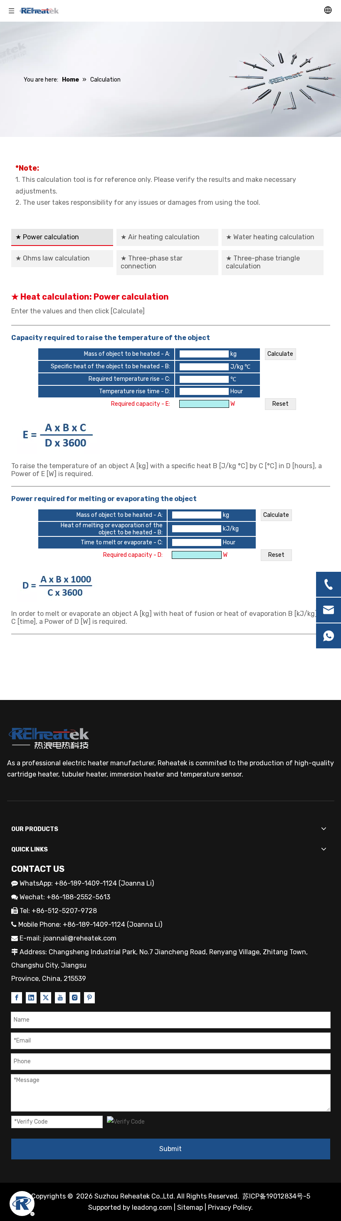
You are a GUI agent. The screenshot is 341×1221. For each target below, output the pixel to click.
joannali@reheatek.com (79, 938)
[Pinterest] (89, 997)
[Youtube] (60, 997)
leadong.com (152, 1207)
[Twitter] (45, 997)
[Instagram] (74, 997)
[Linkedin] (31, 997)
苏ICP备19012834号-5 (276, 1196)
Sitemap (190, 1207)
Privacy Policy (229, 1207)
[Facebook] (16, 997)
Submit (170, 1149)
